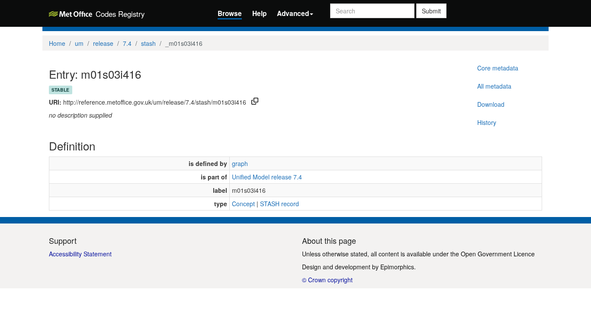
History (486, 122)
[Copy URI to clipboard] (254, 102)
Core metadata (497, 68)
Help (259, 13)
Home (57, 43)
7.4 (127, 43)
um (79, 43)
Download (490, 104)
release (103, 43)
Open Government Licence (498, 253)
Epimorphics (397, 266)
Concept (243, 203)
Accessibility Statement (80, 253)
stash (148, 43)
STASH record (279, 203)
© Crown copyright (327, 279)
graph (240, 163)
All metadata (494, 86)
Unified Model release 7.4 (267, 176)
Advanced (293, 13)
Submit (431, 10)
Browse (230, 13)
